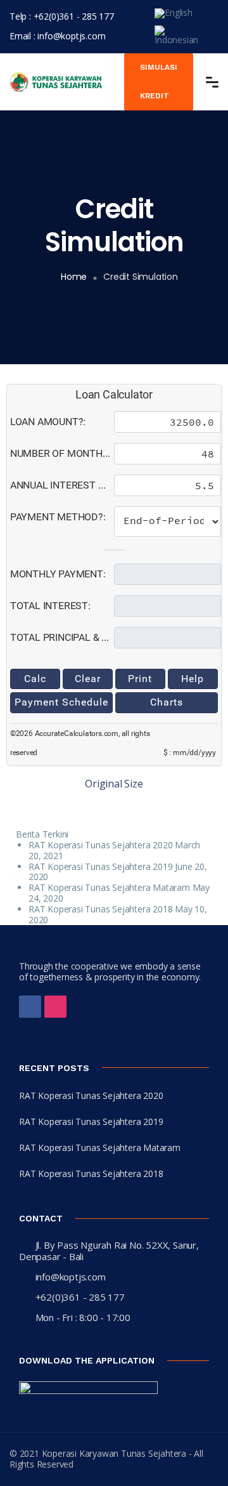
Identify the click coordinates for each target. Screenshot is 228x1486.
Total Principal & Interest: (62, 637)
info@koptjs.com (71, 36)
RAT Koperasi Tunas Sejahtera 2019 (100, 866)
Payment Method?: (58, 517)
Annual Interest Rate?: (62, 485)
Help (192, 679)
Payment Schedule (61, 702)
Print (140, 679)
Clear (88, 679)
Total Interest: (50, 606)
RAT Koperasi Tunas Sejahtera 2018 (100, 909)
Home (74, 276)
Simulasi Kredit (158, 81)
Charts (166, 702)
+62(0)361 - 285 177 (74, 16)
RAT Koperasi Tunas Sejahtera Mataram (109, 887)
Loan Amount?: (48, 422)
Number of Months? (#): (62, 453)
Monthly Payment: (58, 574)
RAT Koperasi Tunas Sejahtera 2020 (100, 845)
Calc (35, 679)
